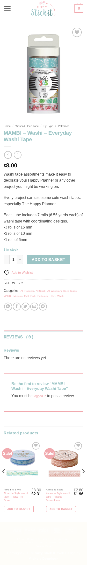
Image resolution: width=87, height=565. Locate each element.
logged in (40, 396)
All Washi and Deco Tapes (62, 291)
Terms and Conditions (23, 542)
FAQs (20, 539)
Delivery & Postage (39, 539)
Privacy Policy (44, 546)
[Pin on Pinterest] (43, 307)
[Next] (83, 480)
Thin (53, 296)
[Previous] (4, 480)
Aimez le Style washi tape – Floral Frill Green (16, 497)
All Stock (40, 291)
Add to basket (48, 260)
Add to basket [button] (18, 509)
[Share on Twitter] (25, 307)
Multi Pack (30, 296)
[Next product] (8, 155)
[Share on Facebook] (17, 307)
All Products (27, 291)
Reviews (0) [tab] (19, 337)
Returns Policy (68, 542)
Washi (60, 296)
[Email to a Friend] (34, 307)
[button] (7, 8)
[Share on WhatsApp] (8, 307)
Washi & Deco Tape (27, 126)
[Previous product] (17, 155)
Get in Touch (48, 542)
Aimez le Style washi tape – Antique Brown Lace (58, 497)
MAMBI (8, 296)
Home (7, 126)
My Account (61, 539)
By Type (48, 126)
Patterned (63, 126)
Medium (18, 296)
